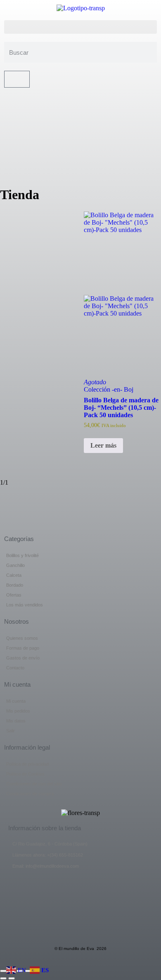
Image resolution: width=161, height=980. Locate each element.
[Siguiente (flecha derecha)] (11, 978)
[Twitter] (80, 115)
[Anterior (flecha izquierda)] (3, 978)
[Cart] (17, 79)
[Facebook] (80, 99)
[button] (80, 27)
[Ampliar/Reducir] (3, 971)
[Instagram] (80, 162)
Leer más (103, 445)
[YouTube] (80, 131)
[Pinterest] (80, 147)
